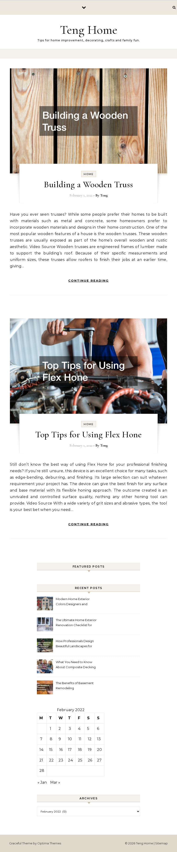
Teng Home (88, 29)
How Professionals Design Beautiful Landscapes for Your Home (75, 644)
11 (80, 739)
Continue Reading (88, 280)
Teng (104, 195)
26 (90, 760)
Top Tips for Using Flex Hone (88, 434)
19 (89, 749)
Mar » (55, 782)
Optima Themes (49, 843)
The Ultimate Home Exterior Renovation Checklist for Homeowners (76, 623)
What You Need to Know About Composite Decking (76, 664)
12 (89, 739)
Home (89, 174)
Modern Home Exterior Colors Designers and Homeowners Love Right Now (74, 602)
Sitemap (161, 843)
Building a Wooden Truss (88, 184)
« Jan (42, 782)
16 (61, 749)
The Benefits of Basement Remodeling (75, 685)
